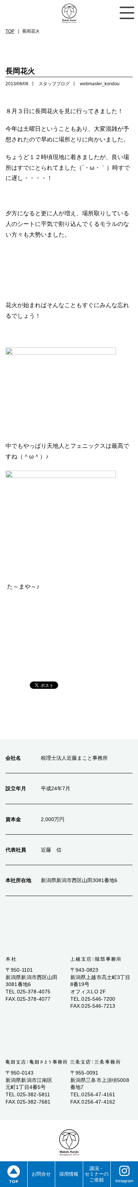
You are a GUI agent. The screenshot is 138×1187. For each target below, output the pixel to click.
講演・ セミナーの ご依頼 (97, 1174)
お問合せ (41, 1174)
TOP (10, 31)
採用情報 (68, 1174)
